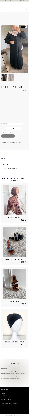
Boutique (3, 393)
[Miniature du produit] (23, 27)
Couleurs (4, 124)
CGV (2, 401)
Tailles (3, 128)
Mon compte (4, 395)
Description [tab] (4, 155)
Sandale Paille (14, 301)
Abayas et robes (11, 142)
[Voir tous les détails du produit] (14, 200)
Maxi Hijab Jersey (14, 217)
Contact (3, 391)
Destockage (18, 142)
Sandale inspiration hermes (14, 259)
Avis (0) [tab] (3, 158)
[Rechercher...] (27, 10)
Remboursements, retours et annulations (9, 403)
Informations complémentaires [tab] (10, 156)
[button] (2, 10)
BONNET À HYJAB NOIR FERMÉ (14, 342)
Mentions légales (5, 405)
